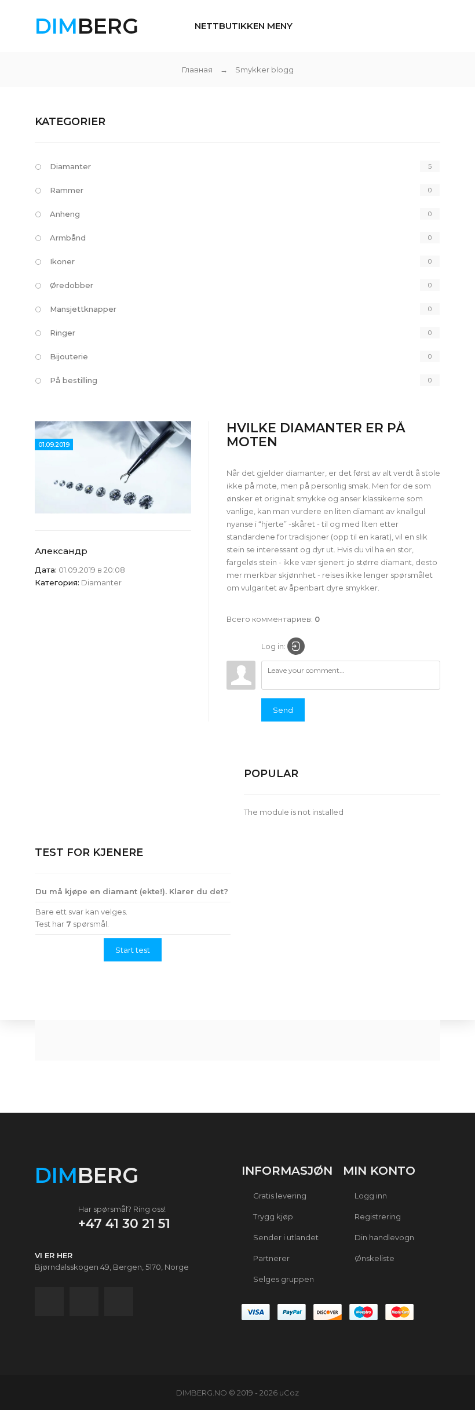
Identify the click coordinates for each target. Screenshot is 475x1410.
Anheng (65, 213)
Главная (197, 69)
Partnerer (270, 1258)
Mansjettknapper (83, 309)
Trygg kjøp (272, 1216)
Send (283, 710)
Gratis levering (278, 1195)
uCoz (289, 1392)
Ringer (62, 332)
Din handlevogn (383, 1237)
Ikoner (62, 261)
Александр (61, 550)
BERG (86, 26)
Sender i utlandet (285, 1237)
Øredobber (71, 285)
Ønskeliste (373, 1258)
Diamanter (70, 166)
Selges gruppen (282, 1279)
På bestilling (73, 380)
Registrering (377, 1216)
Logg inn (370, 1195)
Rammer (66, 190)
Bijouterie (69, 356)
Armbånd (68, 237)
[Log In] (296, 646)
